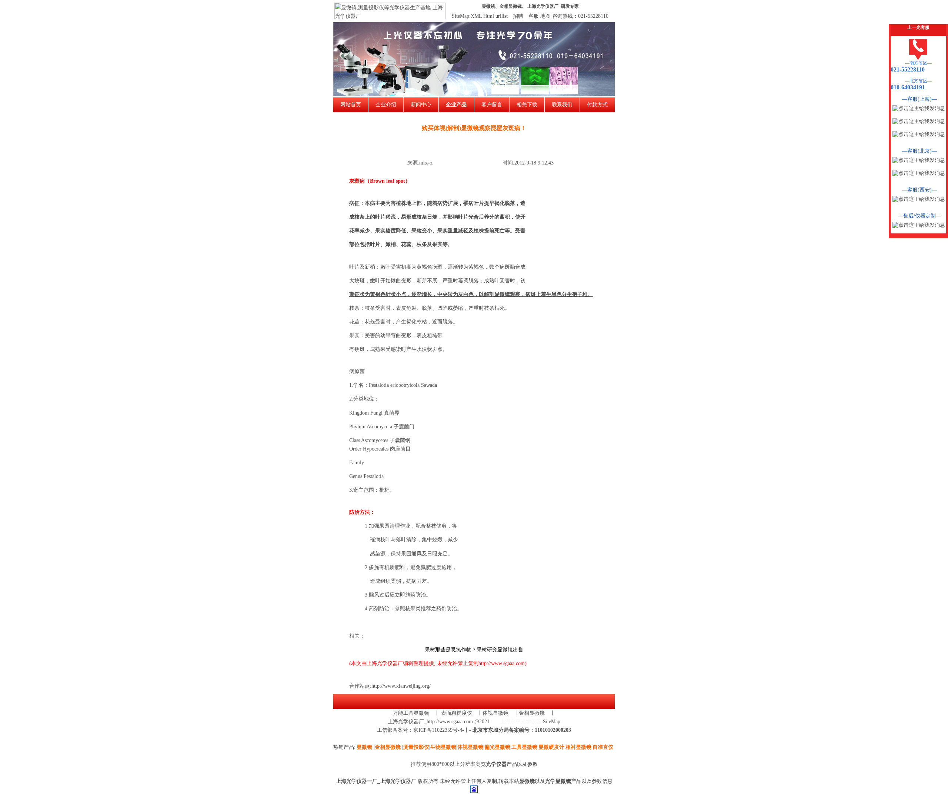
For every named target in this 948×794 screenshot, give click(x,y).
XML (476, 16)
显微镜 (488, 6)
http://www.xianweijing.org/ (401, 686)
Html (488, 16)
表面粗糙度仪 (456, 713)
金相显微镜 (511, 6)
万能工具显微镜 (411, 713)
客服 (533, 16)
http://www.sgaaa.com (501, 663)
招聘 (518, 16)
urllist (501, 16)
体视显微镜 (495, 713)
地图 (545, 16)
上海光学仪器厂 (542, 6)
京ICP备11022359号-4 (437, 730)
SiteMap (551, 721)
